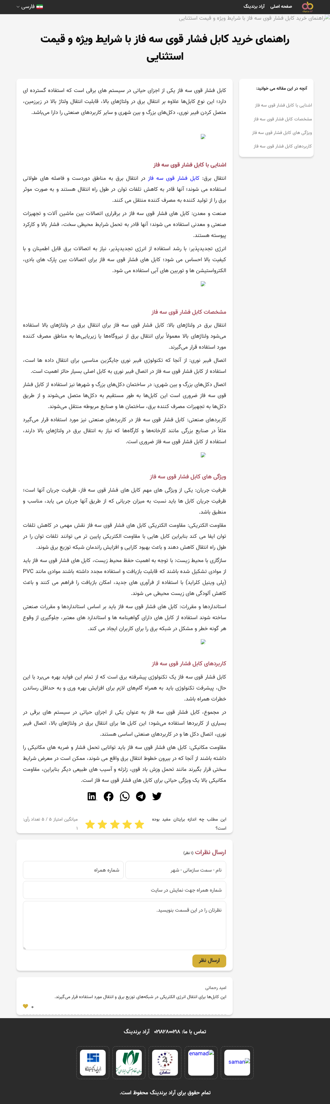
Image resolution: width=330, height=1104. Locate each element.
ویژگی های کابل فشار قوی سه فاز (282, 133)
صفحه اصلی (281, 6)
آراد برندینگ (254, 6)
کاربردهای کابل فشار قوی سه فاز (283, 146)
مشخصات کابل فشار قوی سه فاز (283, 119)
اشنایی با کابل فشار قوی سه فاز (283, 105)
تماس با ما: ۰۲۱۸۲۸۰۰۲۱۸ (180, 1032)
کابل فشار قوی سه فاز (172, 178)
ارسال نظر (209, 960)
